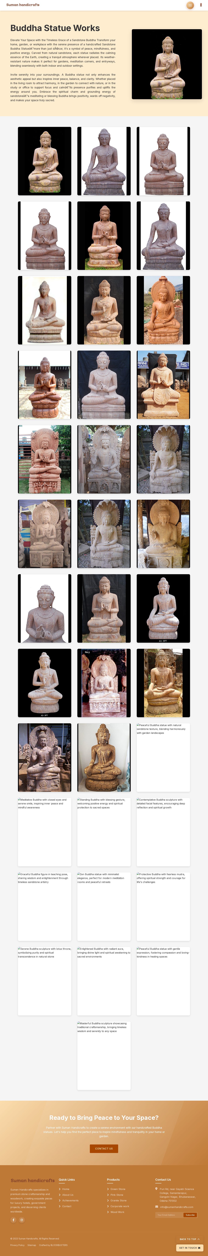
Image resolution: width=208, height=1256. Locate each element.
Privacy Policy (17, 1245)
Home (65, 1189)
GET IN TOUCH (188, 1248)
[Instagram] (22, 1220)
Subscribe (190, 1215)
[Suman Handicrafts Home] (23, 5)
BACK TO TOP (188, 1239)
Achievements (70, 1200)
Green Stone (117, 1189)
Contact (66, 1206)
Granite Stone (118, 1200)
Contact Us (104, 1148)
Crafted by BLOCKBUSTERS (53, 1245)
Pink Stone (116, 1194)
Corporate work (119, 1206)
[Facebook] (13, 1220)
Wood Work (117, 1212)
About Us (67, 1194)
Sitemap (32, 1245)
